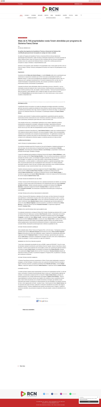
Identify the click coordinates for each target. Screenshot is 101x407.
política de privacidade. (83, 399)
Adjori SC (90, 0)
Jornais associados (96, 0)
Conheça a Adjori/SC (31, 17)
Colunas (26, 15)
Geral (51, 15)
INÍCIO (21, 15)
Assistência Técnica (23, 37)
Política (71, 15)
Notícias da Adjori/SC (51, 17)
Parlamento (58, 15)
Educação (40, 15)
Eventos (46, 15)
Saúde (76, 15)
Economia (34, 15)
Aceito (89, 401)
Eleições (65, 15)
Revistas (67, 17)
